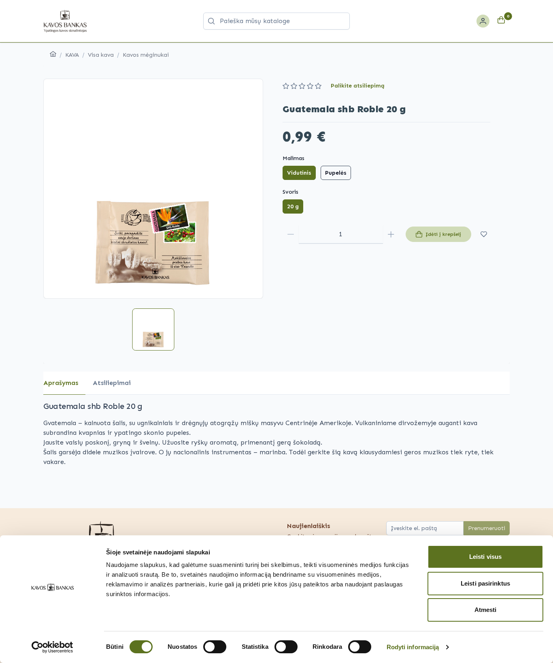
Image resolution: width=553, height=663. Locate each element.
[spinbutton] (341, 234)
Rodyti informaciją (413, 647)
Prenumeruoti (486, 528)
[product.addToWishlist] (484, 234)
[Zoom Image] (153, 188)
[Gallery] (153, 189)
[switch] (214, 646)
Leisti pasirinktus (485, 583)
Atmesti (485, 609)
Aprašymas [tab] (60, 383)
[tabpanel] (276, 438)
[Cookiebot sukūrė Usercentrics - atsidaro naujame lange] (52, 647)
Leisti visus (485, 556)
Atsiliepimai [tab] (112, 383)
